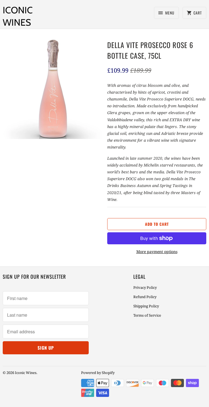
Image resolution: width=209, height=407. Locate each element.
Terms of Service (147, 315)
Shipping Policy (146, 306)
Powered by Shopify (98, 372)
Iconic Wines (18, 16)
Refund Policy (144, 296)
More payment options (156, 251)
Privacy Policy (145, 287)
